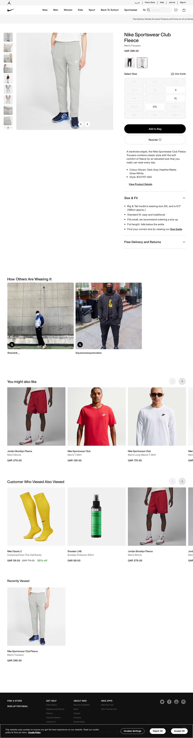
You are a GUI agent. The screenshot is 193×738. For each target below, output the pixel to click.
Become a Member (82, 705)
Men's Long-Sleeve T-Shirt (142, 455)
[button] (45, 10)
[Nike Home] (11, 10)
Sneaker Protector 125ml (81, 555)
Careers (77, 713)
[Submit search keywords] (149, 10)
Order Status (51, 705)
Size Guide (176, 229)
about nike (80, 700)
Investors (77, 717)
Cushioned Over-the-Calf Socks (24, 555)
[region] (96, 731)
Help (162, 2)
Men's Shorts (14, 455)
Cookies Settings (132, 731)
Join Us (172, 2)
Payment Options (53, 717)
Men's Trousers (15, 655)
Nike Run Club (107, 705)
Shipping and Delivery (55, 709)
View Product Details (140, 184)
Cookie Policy (34, 732)
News (76, 709)
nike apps (106, 700)
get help (51, 700)
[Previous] (81, 124)
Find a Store (150, 2)
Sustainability (79, 721)
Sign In (183, 2)
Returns (49, 713)
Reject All (158, 731)
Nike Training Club (109, 709)
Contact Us (51, 721)
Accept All (179, 731)
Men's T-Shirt (75, 455)
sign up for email (17, 706)
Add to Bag (155, 129)
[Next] (87, 124)
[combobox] (159, 10)
